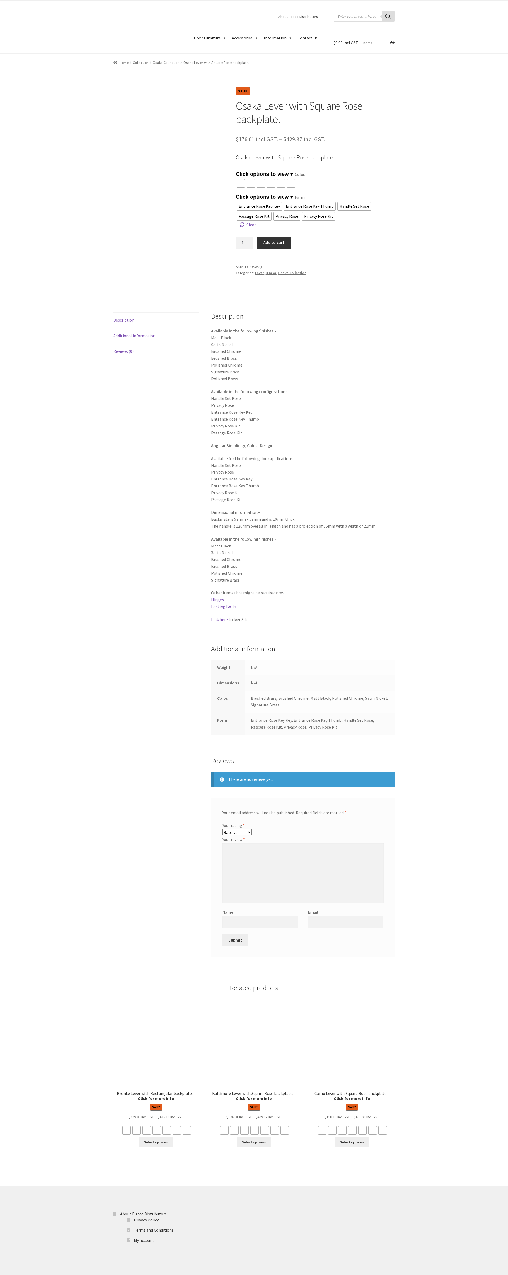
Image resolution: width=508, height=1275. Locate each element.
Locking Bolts (223, 606)
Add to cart (273, 242)
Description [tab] (123, 320)
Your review (233, 839)
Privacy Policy (146, 1220)
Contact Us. (308, 38)
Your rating (233, 825)
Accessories (242, 38)
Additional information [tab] (134, 335)
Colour (301, 174)
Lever (259, 272)
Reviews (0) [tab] (123, 351)
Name (227, 912)
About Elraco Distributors (298, 16)
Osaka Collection (166, 62)
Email (313, 912)
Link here (219, 619)
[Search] (388, 16)
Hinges (217, 599)
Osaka (271, 272)
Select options (156, 1142)
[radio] (241, 183)
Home (124, 62)
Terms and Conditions (154, 1230)
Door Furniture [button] (207, 38)
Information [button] (275, 38)
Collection (141, 62)
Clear (251, 224)
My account (144, 1240)
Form (300, 197)
